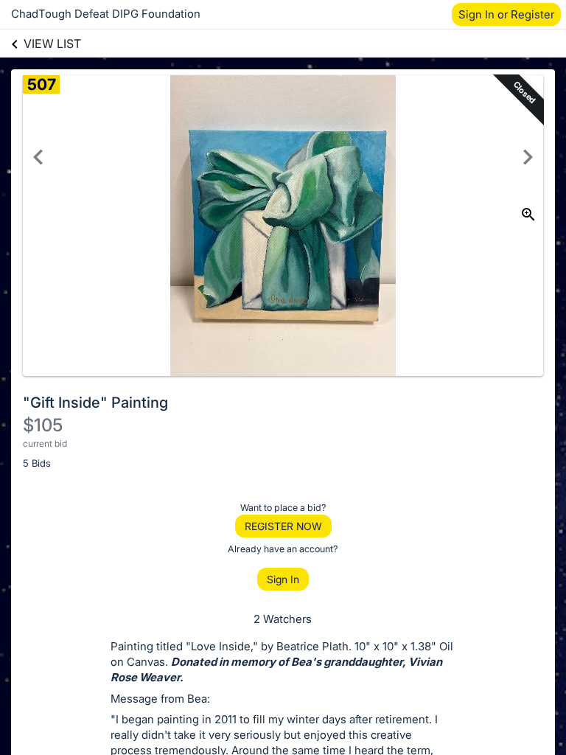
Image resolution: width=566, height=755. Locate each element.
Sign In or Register (506, 14)
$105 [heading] (43, 425)
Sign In (283, 579)
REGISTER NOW (283, 526)
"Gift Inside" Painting (95, 402)
